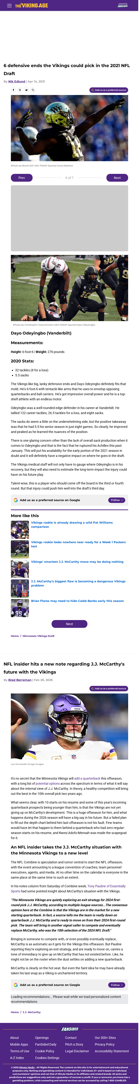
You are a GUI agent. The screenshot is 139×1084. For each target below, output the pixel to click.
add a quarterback (87, 778)
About (14, 1038)
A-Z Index (17, 1058)
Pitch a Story (74, 1044)
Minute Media (27, 1067)
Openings (42, 1038)
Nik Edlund (16, 81)
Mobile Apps (19, 1044)
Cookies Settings (47, 1058)
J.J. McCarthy (32, 1012)
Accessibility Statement (112, 1051)
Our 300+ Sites (105, 1038)
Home (15, 636)
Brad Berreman (19, 680)
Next (117, 178)
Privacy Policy (105, 1044)
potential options (48, 783)
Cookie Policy (44, 1051)
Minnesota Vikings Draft (38, 636)
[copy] (32, 89)
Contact (71, 1038)
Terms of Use (19, 1051)
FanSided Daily (45, 1044)
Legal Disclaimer (77, 1051)
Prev (21, 178)
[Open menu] (9, 5)
